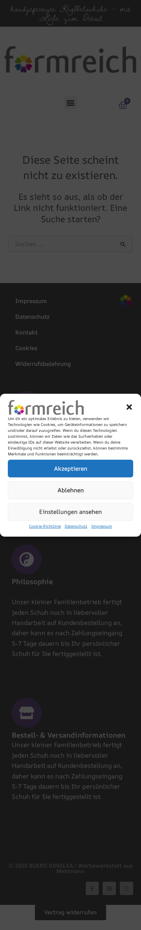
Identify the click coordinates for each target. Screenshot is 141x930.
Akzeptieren (70, 468)
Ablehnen (71, 490)
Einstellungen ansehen (70, 512)
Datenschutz (76, 526)
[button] (129, 407)
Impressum (101, 526)
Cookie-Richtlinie (45, 526)
